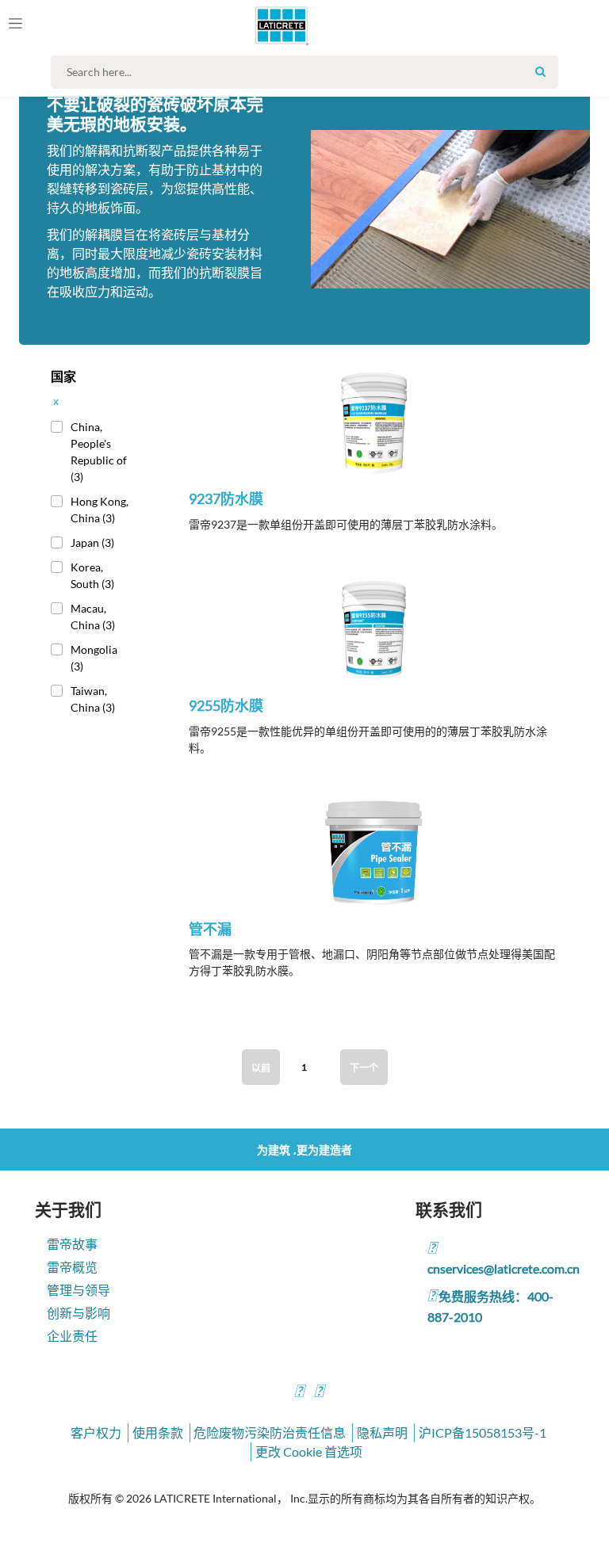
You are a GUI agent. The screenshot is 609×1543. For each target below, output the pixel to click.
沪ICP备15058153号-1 (482, 1432)
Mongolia (94, 658)
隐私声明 (382, 1432)
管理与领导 (78, 1289)
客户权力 (96, 1432)
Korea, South (92, 575)
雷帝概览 (72, 1266)
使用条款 (157, 1432)
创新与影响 (78, 1312)
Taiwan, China (93, 699)
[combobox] (308, 72)
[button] (374, 436)
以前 (260, 1068)
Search (540, 71)
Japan (92, 542)
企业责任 (72, 1335)
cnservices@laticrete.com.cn (503, 1268)
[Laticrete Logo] (275, 25)
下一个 (364, 1068)
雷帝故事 (72, 1243)
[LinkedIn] (299, 1393)
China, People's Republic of (99, 451)
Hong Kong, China (99, 510)
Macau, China (93, 617)
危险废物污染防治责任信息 (269, 1432)
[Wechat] (319, 1393)
